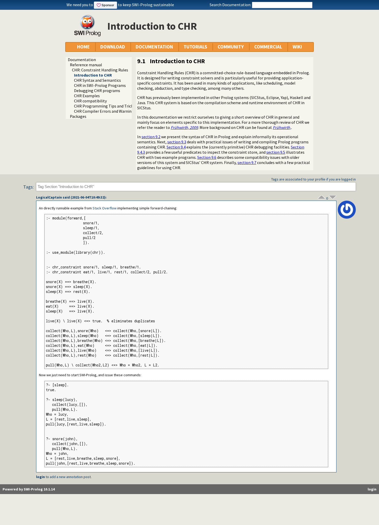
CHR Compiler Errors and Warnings (105, 111)
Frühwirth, (282, 127)
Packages (78, 116)
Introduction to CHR (93, 75)
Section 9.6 (206, 157)
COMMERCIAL (268, 47)
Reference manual (86, 64)
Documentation (82, 59)
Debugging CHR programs (97, 90)
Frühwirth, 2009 (184, 127)
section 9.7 (246, 162)
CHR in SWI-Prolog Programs (100, 85)
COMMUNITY (231, 47)
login (40, 476)
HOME (83, 47)
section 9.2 (151, 136)
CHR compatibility (90, 100)
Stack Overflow (105, 208)
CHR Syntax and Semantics (97, 80)
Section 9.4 (176, 147)
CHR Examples (87, 95)
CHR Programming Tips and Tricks (104, 106)
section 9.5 (275, 152)
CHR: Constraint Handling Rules (100, 69)
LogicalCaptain (49, 197)
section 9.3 (176, 141)
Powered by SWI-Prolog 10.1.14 (29, 489)
